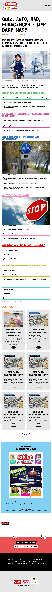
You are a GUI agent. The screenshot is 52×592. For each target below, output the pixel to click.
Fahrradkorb (7, 293)
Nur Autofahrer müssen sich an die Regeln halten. (17, 102)
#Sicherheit (16, 302)
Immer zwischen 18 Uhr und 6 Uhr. (13, 259)
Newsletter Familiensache (26, 546)
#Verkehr (22, 302)
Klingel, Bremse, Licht (10, 289)
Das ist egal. (7, 126)
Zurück (4, 523)
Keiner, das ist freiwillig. (10, 275)
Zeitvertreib (4, 14)
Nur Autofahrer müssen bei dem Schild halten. (17, 229)
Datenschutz (33, 561)
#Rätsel (10, 302)
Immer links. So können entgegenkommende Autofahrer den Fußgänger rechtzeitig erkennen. (24, 121)
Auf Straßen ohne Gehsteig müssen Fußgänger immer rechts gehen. (23, 130)
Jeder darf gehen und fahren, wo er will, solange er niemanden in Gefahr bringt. (25, 98)
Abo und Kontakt (20, 561)
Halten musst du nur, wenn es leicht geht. (15, 234)
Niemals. (6, 254)
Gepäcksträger (8, 298)
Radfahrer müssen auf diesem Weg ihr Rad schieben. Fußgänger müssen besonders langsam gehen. (24, 188)
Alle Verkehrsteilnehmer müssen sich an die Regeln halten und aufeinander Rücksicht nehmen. (25, 107)
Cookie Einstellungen (38, 563)
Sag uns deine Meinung (26, 542)
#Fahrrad (5, 302)
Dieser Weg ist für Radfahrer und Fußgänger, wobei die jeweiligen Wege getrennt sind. (26, 178)
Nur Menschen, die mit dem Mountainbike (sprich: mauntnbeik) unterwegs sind (25, 279)
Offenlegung (22, 559)
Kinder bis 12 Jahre (9, 270)
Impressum (11, 559)
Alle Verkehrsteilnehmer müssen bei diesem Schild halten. (20, 238)
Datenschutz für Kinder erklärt (17, 563)
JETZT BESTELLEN (26, 509)
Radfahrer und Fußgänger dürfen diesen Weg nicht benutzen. (21, 183)
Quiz (8, 14)
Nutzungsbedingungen (37, 559)
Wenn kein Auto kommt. (10, 250)
